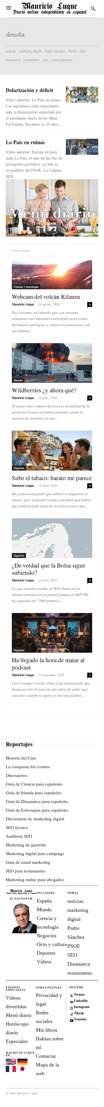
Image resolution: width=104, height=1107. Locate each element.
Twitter (79, 995)
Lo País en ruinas (25, 142)
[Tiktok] (71, 1013)
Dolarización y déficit (29, 90)
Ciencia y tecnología (26, 287)
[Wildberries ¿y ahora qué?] (52, 363)
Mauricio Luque (23, 304)
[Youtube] (71, 1019)
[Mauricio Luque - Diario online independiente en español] (50, 8)
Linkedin (81, 1001)
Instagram (82, 1007)
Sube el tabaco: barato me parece (52, 478)
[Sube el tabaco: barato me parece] (52, 450)
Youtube (80, 1019)
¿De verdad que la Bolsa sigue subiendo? (48, 569)
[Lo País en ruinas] (82, 147)
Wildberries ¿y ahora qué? (44, 390)
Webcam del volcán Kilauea (46, 296)
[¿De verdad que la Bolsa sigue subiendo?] (52, 538)
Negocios (19, 468)
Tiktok (79, 1013)
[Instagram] (71, 1007)
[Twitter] (71, 994)
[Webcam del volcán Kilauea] (52, 269)
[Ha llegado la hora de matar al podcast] (52, 633)
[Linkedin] (71, 1000)
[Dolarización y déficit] (82, 95)
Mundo (18, 380)
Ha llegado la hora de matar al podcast (48, 663)
